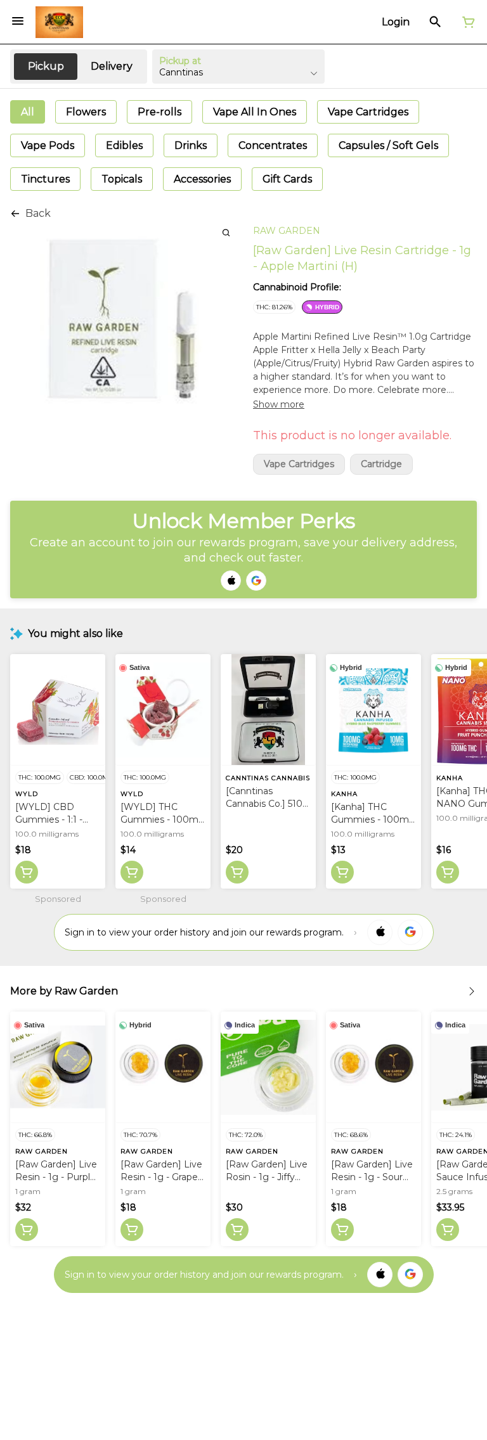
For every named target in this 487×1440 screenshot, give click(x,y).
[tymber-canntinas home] (59, 22)
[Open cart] (466, 22)
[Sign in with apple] (380, 932)
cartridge (381, 464)
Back (38, 213)
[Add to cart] (26, 872)
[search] (226, 232)
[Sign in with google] (410, 932)
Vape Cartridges (299, 464)
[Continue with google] (256, 580)
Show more (278, 404)
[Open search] (435, 22)
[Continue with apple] (231, 580)
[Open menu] (17, 21)
